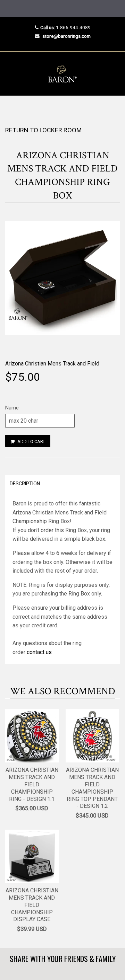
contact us (39, 652)
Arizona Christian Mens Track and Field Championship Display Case (32, 904)
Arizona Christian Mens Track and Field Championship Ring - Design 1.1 (32, 784)
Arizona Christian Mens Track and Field (52, 363)
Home (11, 109)
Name (12, 408)
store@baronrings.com (66, 36)
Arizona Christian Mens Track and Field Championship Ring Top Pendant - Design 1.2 (92, 788)
